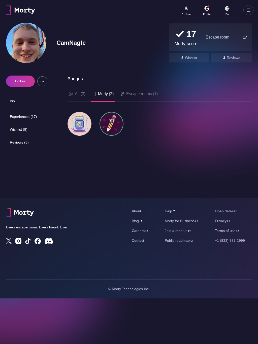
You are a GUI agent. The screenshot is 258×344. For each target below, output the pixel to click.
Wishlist (191, 58)
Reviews (233, 58)
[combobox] (141, 12)
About (136, 211)
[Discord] (49, 241)
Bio (12, 101)
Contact (138, 240)
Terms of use (225, 231)
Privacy (221, 221)
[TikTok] (28, 241)
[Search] (169, 10)
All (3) (80, 94)
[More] (42, 81)
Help (168, 211)
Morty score (186, 43)
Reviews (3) (19, 142)
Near (121, 8)
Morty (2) (106, 94)
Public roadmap (177, 240)
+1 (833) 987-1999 (230, 240)
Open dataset (226, 211)
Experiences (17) (23, 117)
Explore (186, 14)
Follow (20, 81)
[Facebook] (38, 241)
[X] (9, 241)
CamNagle (71, 42)
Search (62, 8)
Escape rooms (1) (142, 94)
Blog (135, 221)
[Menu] (248, 10)
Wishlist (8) (18, 129)
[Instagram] (18, 241)
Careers (138, 231)
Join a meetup (176, 231)
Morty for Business (180, 221)
